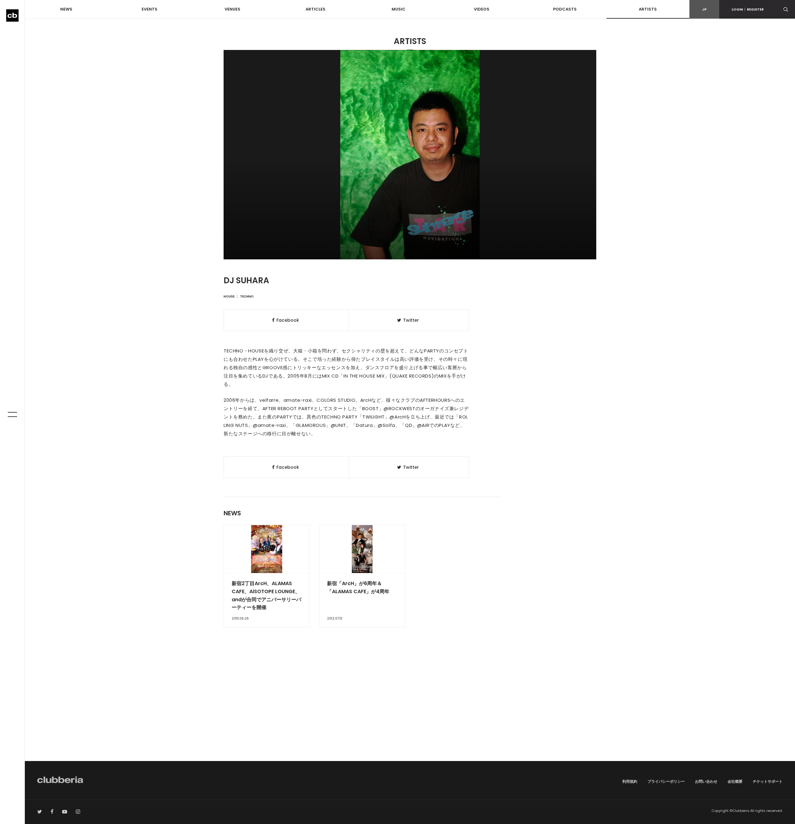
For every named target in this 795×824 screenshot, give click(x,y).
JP (704, 9)
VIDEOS (481, 9)
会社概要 (735, 781)
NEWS (66, 9)
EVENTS (149, 9)
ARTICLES (315, 9)
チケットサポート (768, 781)
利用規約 (629, 781)
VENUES (232, 9)
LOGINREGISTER (748, 9)
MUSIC (399, 9)
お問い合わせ (706, 781)
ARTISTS (648, 9)
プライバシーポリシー (666, 781)
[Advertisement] (410, 708)
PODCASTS (565, 9)
